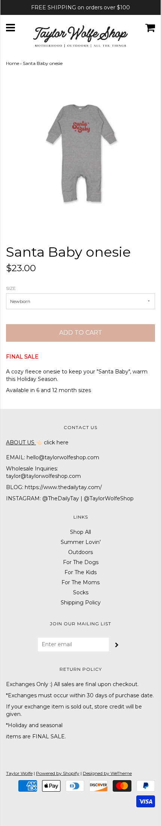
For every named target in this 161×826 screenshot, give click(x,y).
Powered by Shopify (57, 773)
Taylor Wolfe (19, 773)
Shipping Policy (81, 602)
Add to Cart (80, 332)
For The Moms (80, 582)
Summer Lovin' (81, 542)
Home (12, 63)
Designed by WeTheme (107, 773)
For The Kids (80, 572)
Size (11, 288)
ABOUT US (21, 442)
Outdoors (80, 552)
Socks (80, 592)
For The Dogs (80, 562)
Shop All (80, 532)
